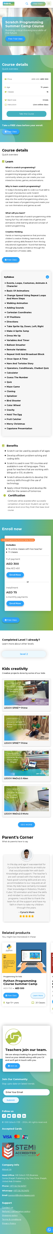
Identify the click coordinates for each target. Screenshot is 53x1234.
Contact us (7, 1207)
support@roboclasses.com (21, 1195)
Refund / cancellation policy (16, 1211)
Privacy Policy (9, 1223)
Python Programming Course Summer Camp (20, 982)
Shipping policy (10, 1215)
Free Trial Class (15, 39)
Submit (11, 1100)
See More (26, 824)
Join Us (13, 1066)
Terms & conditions (11, 1219)
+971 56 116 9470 (21, 1190)
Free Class (38, 4)
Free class (12, 131)
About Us (6, 1169)
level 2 (24, 654)
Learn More (38, 995)
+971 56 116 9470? (18, 1186)
